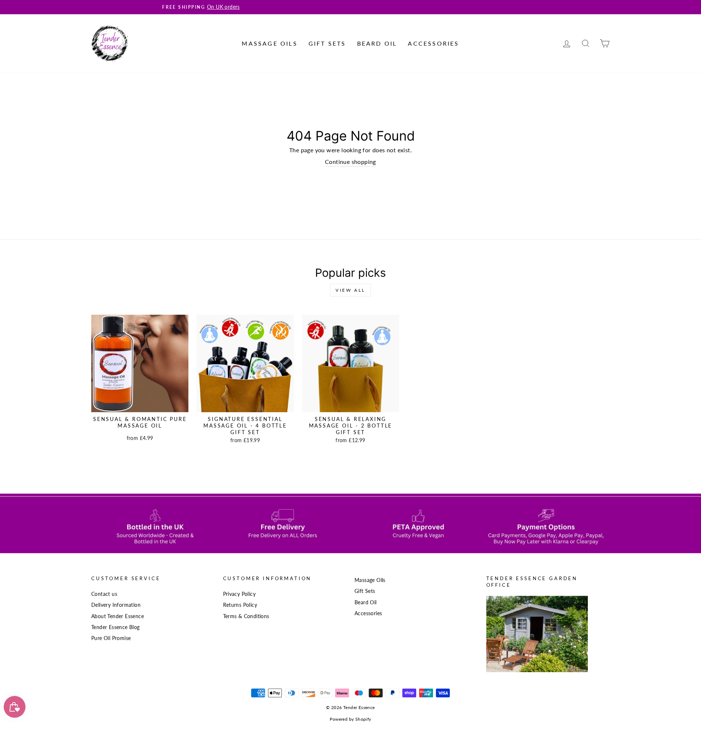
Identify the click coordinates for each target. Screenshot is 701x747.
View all (350, 290)
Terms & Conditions (246, 616)
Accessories (433, 43)
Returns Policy (240, 605)
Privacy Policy (239, 594)
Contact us (104, 594)
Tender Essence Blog (115, 627)
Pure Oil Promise (111, 638)
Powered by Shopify (350, 719)
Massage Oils (269, 43)
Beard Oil (377, 43)
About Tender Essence (117, 616)
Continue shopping (350, 161)
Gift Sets (327, 43)
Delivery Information (116, 605)
